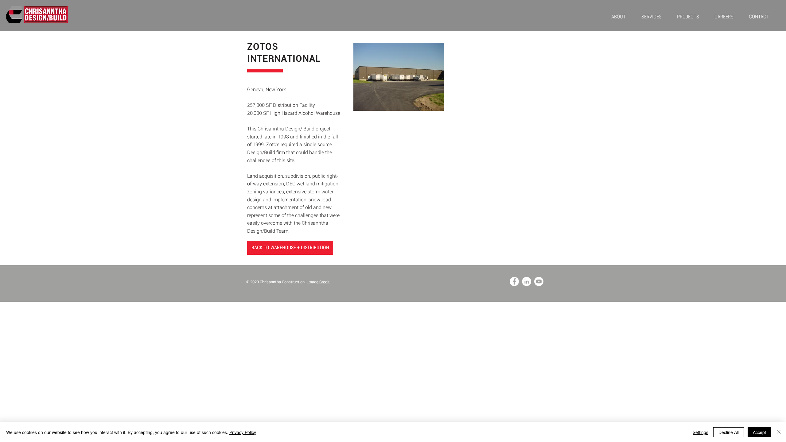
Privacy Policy (242, 432)
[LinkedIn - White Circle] (526, 281)
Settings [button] (700, 432)
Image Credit (318, 282)
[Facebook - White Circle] (514, 281)
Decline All (728, 432)
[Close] (778, 432)
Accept (759, 432)
